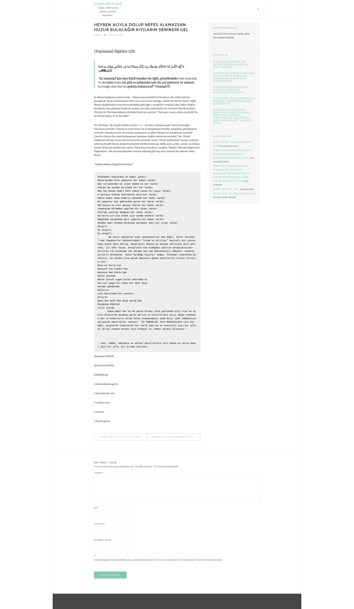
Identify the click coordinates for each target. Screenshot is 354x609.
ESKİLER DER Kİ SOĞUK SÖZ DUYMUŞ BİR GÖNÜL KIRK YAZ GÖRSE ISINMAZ (231, 64)
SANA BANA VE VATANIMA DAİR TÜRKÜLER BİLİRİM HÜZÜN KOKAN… (175, 437)
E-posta (99, 524)
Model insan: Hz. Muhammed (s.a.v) (234, 193)
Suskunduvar (108, 4)
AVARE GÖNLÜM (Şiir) (226, 189)
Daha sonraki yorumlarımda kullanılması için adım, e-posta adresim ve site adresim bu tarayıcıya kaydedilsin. (158, 560)
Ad (96, 507)
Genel (97, 35)
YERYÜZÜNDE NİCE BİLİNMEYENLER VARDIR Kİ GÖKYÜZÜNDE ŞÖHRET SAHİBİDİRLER (234, 101)
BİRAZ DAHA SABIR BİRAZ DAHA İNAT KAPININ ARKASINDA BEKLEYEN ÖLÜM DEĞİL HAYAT (232, 154)
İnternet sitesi (102, 540)
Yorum (98, 473)
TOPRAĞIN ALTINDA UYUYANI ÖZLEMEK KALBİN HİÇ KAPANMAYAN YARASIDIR (230, 90)
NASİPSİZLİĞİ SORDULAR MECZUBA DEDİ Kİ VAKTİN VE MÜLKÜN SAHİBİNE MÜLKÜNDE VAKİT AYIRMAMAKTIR (234, 77)
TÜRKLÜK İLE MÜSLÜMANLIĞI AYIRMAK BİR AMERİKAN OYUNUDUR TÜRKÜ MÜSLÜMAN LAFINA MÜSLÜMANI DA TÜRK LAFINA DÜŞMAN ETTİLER (231, 173)
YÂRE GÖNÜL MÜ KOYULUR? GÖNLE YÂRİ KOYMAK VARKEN (124, 437)
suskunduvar (114, 35)
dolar (141, 125)
